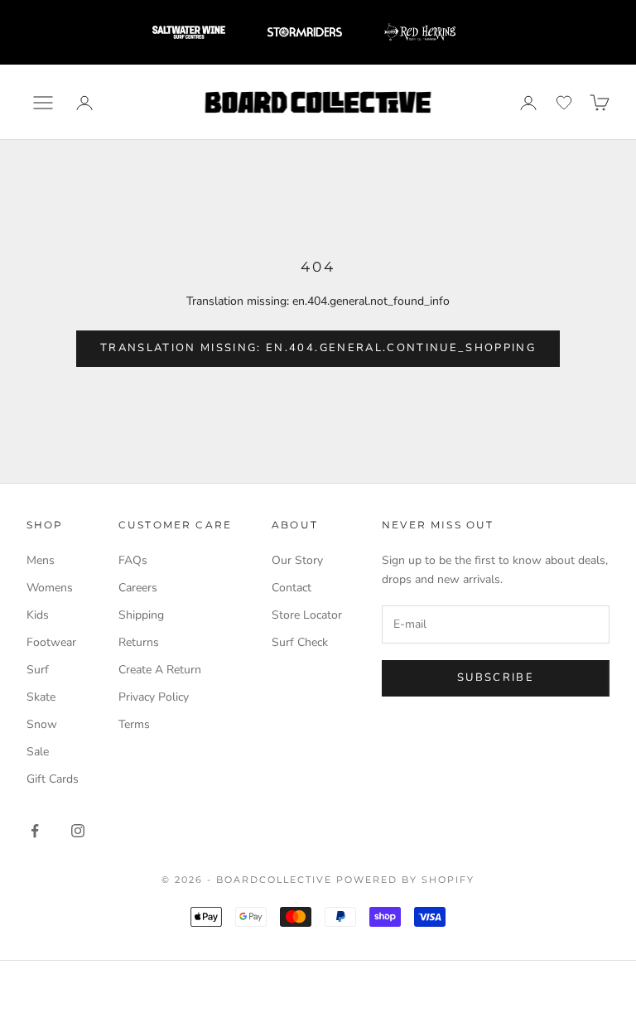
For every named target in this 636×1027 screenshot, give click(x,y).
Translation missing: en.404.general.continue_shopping (318, 347)
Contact (291, 587)
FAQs (132, 560)
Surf (37, 669)
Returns (138, 642)
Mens (40, 560)
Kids (37, 615)
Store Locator (307, 615)
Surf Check (300, 642)
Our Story (297, 560)
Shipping (141, 615)
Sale (37, 751)
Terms (134, 724)
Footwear (51, 642)
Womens (49, 587)
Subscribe (495, 677)
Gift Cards (52, 779)
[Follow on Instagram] (78, 830)
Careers (137, 587)
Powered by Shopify (405, 879)
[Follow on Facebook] (34, 830)
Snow (41, 724)
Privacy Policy (153, 697)
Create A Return (159, 669)
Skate (40, 697)
